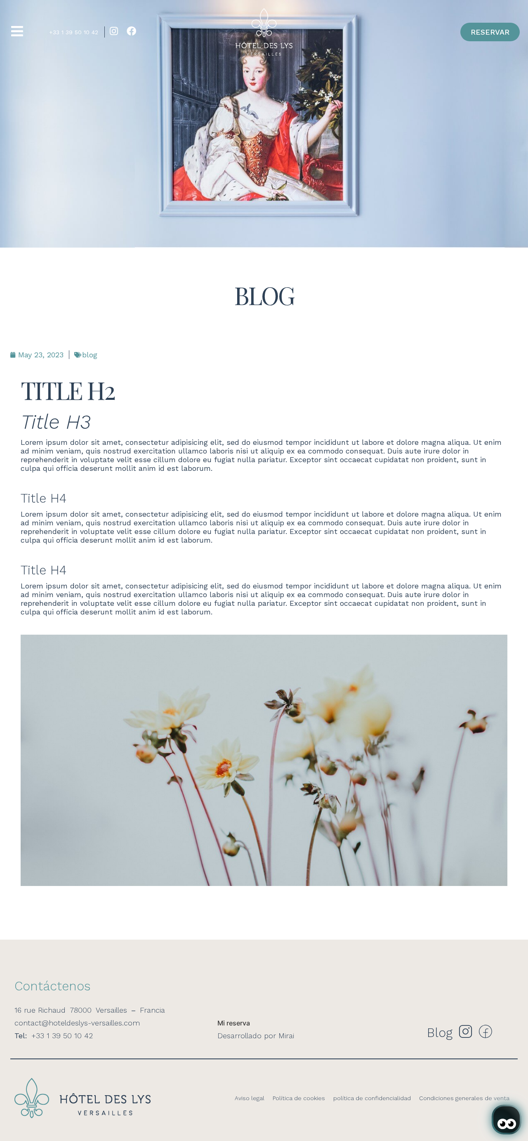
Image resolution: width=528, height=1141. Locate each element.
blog (89, 354)
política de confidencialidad (372, 1098)
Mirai (286, 1035)
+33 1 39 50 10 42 (73, 32)
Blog (440, 1032)
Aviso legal (249, 1098)
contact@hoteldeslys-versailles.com (77, 1022)
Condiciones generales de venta (464, 1098)
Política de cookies (299, 1098)
